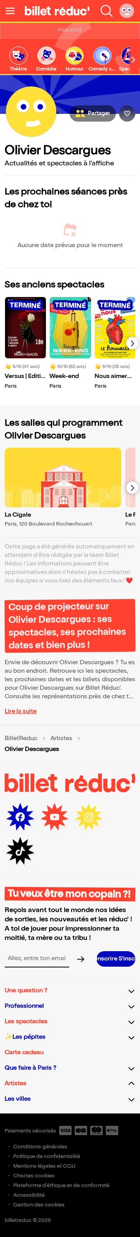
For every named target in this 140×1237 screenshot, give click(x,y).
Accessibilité (29, 1195)
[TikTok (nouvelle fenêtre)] (20, 851)
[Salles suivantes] (132, 487)
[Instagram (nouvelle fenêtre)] (88, 817)
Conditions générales (40, 1146)
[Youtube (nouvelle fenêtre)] (54, 817)
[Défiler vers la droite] (133, 60)
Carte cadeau (24, 1052)
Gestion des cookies (39, 1204)
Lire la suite (21, 711)
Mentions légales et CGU (44, 1166)
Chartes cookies (33, 1175)
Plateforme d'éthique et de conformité (61, 1185)
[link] (18, 59)
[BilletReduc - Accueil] (57, 10)
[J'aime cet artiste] (127, 113)
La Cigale (18, 515)
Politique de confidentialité (46, 1156)
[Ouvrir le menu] (13, 10)
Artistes (61, 738)
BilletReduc (21, 738)
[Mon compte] (126, 10)
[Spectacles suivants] (132, 343)
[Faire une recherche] (106, 10)
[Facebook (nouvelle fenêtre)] (20, 817)
